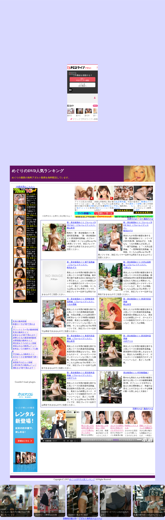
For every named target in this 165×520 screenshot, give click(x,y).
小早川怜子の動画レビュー (24, 365)
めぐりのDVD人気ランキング (38, 171)
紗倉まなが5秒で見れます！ (25, 335)
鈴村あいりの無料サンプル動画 (25, 350)
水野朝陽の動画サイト (22, 340)
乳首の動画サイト (20, 332)
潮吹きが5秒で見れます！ (24, 368)
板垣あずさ (128, 231)
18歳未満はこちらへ (25, 186)
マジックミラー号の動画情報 (25, 329)
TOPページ (132, 219)
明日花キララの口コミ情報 (24, 343)
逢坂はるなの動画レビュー (24, 346)
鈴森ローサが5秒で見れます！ (23, 325)
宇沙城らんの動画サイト (23, 354)
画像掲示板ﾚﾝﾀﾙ (70, 518)
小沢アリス (128, 341)
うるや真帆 (72, 304)
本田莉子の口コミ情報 (22, 362)
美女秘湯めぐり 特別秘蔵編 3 (135, 372)
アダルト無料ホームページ (90, 518)
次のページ (148, 219)
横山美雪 (71, 228)
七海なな (127, 267)
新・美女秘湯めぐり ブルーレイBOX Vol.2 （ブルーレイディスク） (137, 225)
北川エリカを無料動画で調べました (25, 358)
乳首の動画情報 (19, 321)
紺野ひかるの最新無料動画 (24, 338)
